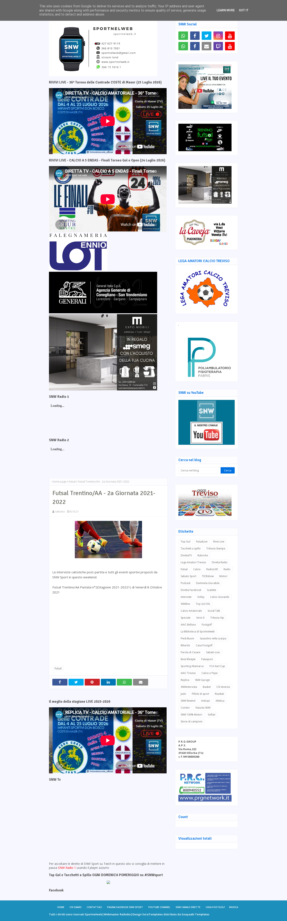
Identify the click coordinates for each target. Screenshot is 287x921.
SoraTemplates (152, 914)
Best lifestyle (188, 659)
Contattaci (94, 907)
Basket (207, 687)
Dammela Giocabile (208, 583)
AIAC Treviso (188, 673)
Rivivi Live (218, 541)
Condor (185, 707)
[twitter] (206, 35)
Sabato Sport (188, 576)
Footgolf (207, 624)
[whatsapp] (183, 35)
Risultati (219, 694)
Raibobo (125, 914)
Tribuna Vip (217, 617)
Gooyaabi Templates (195, 914)
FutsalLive (202, 541)
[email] (206, 46)
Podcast (185, 583)
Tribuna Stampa (215, 548)
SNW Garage (202, 680)
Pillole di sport (200, 694)
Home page (59, 481)
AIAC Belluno (188, 624)
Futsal (72, 481)
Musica (233, 907)
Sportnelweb (93, 914)
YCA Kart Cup (217, 666)
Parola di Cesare (190, 652)
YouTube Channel (159, 907)
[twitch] (218, 46)
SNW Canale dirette (188, 907)
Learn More (226, 10)
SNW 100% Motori (191, 714)
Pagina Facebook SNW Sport (125, 907)
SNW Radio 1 (67, 868)
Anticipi (205, 700)
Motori (223, 576)
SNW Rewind (188, 700)
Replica (185, 680)
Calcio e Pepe (209, 673)
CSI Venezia (223, 687)
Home (60, 907)
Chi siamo (76, 907)
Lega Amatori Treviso (193, 562)
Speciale (186, 617)
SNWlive (185, 604)
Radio (227, 569)
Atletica (220, 700)
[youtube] (230, 35)
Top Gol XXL (203, 604)
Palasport (207, 659)
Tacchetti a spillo (191, 548)
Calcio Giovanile (219, 597)
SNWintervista (189, 687)
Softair (212, 714)
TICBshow (208, 576)
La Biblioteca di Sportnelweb (198, 631)
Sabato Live (213, 652)
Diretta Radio (220, 562)
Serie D (200, 617)
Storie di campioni (191, 721)
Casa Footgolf (204, 645)
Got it (244, 10)
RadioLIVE (212, 569)
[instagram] (218, 35)
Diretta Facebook (191, 590)
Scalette (211, 590)
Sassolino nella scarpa (213, 638)
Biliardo (185, 645)
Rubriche (202, 555)
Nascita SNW (203, 707)
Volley (200, 597)
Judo (183, 694)
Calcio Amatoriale (191, 611)
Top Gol (185, 541)
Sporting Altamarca (192, 666)
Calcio (197, 569)
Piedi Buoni (187, 638)
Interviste (186, 597)
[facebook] (195, 35)
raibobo (60, 511)
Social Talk (214, 611)
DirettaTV (186, 555)
